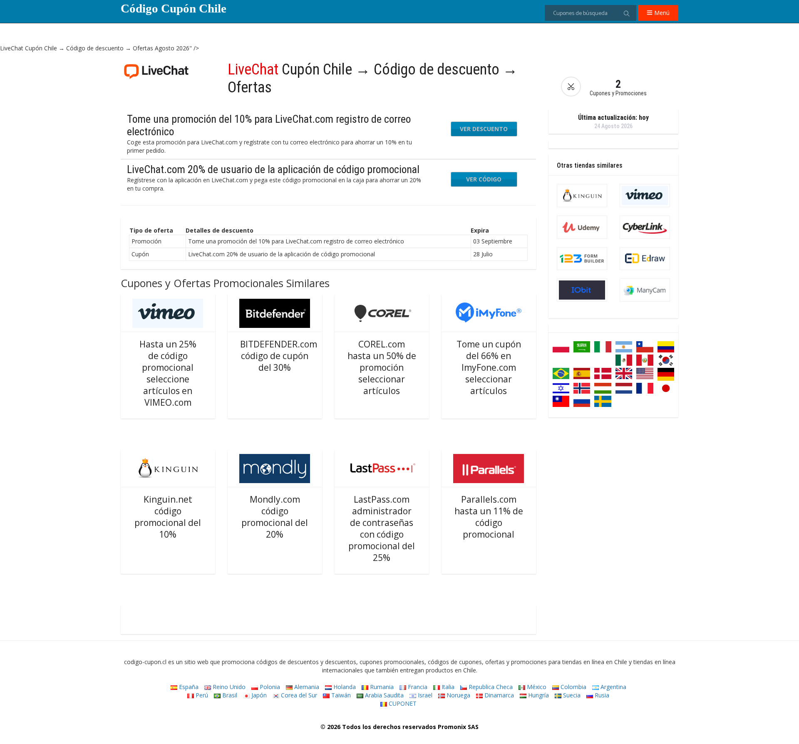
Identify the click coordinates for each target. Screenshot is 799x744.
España (188, 687)
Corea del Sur (298, 695)
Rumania (381, 687)
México (535, 687)
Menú (661, 13)
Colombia (572, 687)
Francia (416, 687)
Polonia (269, 687)
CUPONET (402, 703)
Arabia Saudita (383, 695)
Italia (447, 687)
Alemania (306, 687)
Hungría (537, 695)
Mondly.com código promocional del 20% (274, 517)
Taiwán (340, 695)
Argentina (612, 687)
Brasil (229, 695)
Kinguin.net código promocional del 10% (167, 517)
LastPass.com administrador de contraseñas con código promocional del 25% (381, 528)
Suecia (571, 695)
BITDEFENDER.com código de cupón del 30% (278, 355)
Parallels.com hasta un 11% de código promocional (488, 517)
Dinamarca (498, 695)
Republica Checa (490, 687)
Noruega (457, 695)
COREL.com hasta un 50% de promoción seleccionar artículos (381, 367)
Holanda (344, 687)
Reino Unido (228, 687)
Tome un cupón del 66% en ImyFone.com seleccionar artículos (489, 367)
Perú (201, 695)
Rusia (601, 695)
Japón (258, 695)
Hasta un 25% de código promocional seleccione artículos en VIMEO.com (167, 373)
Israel (424, 695)
